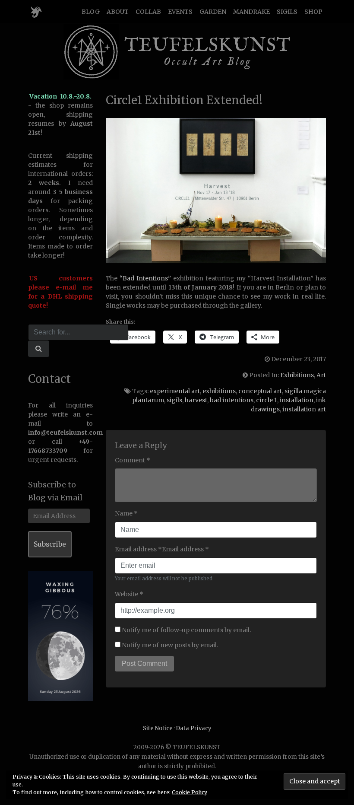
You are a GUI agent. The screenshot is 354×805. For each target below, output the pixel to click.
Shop (313, 12)
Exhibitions (297, 375)
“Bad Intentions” (145, 278)
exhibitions (219, 391)
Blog (91, 12)
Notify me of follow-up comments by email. (186, 630)
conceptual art (260, 391)
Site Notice (158, 728)
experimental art (175, 391)
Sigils (287, 12)
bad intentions (231, 400)
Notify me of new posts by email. (170, 645)
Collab (148, 12)
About (118, 12)
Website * (129, 594)
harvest (196, 400)
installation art (304, 409)
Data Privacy (194, 728)
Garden (212, 12)
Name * (126, 513)
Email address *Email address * (162, 549)
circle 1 (266, 400)
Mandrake (251, 12)
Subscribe (50, 544)
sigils (174, 400)
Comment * (132, 460)
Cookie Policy (189, 792)
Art (321, 375)
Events (180, 12)
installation (296, 400)
